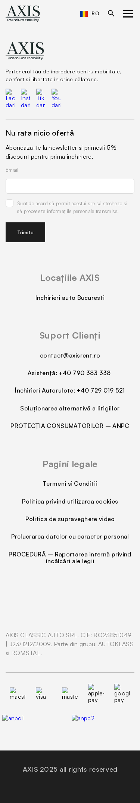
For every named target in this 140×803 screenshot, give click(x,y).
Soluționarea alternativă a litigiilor (69, 408)
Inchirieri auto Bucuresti (70, 297)
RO (95, 13)
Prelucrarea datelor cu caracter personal (70, 536)
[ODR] (35, 723)
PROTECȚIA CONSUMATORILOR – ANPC (69, 425)
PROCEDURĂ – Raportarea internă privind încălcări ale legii (70, 557)
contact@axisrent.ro (70, 355)
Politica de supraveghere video (70, 519)
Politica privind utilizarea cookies (70, 501)
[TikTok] (40, 98)
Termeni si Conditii (70, 483)
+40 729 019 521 (101, 390)
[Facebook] (10, 98)
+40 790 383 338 (85, 373)
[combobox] (90, 13)
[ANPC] (105, 723)
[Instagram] (25, 98)
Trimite (25, 232)
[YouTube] (56, 98)
